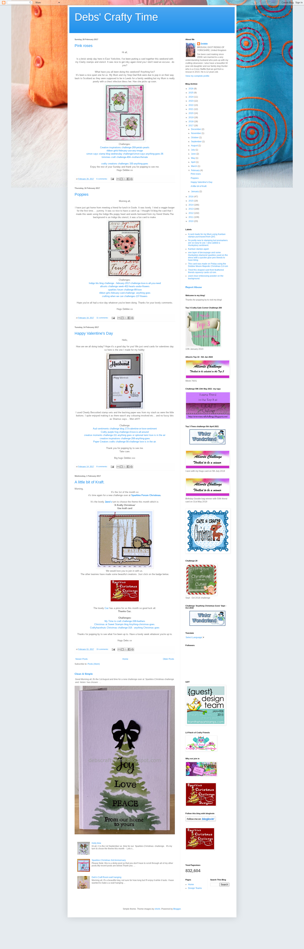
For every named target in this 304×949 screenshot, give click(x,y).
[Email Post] (112, 179)
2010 (191, 221)
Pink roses (84, 45)
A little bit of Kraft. (89, 482)
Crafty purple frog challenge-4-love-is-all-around (125, 432)
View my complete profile (197, 76)
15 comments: (102, 649)
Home (125, 659)
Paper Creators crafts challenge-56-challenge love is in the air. (124, 441)
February (195, 170)
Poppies (81, 194)
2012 (191, 213)
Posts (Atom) (94, 664)
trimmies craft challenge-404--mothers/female (125, 157)
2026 (191, 88)
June (193, 154)
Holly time (96, 843)
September (196, 141)
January (195, 191)
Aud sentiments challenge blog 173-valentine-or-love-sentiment (125, 428)
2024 (191, 97)
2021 (191, 109)
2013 (191, 209)
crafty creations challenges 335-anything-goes (124, 163)
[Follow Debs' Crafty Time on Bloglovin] (200, 821)
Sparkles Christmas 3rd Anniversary (109, 860)
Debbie (204, 44)
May (193, 158)
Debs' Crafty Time (116, 17)
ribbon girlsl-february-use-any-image (125, 150)
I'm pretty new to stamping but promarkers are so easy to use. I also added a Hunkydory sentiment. (208, 243)
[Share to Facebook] (128, 179)
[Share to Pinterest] (131, 179)
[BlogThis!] (121, 179)
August (194, 145)
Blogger (177, 909)
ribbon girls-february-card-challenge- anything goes (124, 293)
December (196, 129)
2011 (191, 217)
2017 (191, 125)
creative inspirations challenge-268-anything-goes (125, 438)
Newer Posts (81, 659)
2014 (191, 205)
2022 (191, 105)
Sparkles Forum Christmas (145, 495)
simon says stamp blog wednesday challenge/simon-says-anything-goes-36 (124, 153)
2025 (191, 92)
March (194, 166)
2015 (191, 201)
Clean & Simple (84, 673)
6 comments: (102, 179)
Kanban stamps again (198, 249)
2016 (191, 196)
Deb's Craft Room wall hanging (106, 877)
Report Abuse (193, 287)
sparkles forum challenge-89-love (125, 289)
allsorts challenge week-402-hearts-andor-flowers (125, 286)
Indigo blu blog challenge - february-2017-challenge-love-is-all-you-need (125, 283)
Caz (107, 608)
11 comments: (102, 318)
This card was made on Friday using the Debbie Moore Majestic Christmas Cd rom (208, 265)
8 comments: (102, 466)
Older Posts (168, 659)
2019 (191, 117)
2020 (191, 113)
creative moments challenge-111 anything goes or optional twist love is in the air (124, 435)
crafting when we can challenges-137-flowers (124, 296)
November (196, 133)
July (193, 150)
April (193, 162)
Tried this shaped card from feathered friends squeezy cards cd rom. (206, 271)
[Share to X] (124, 179)
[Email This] (118, 179)
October (195, 137)
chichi (157, 909)
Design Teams (195, 888)
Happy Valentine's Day (94, 333)
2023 (191, 101)
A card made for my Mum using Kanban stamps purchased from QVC (207, 235)
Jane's (108, 501)
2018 (191, 121)
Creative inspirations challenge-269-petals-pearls (124, 147)
